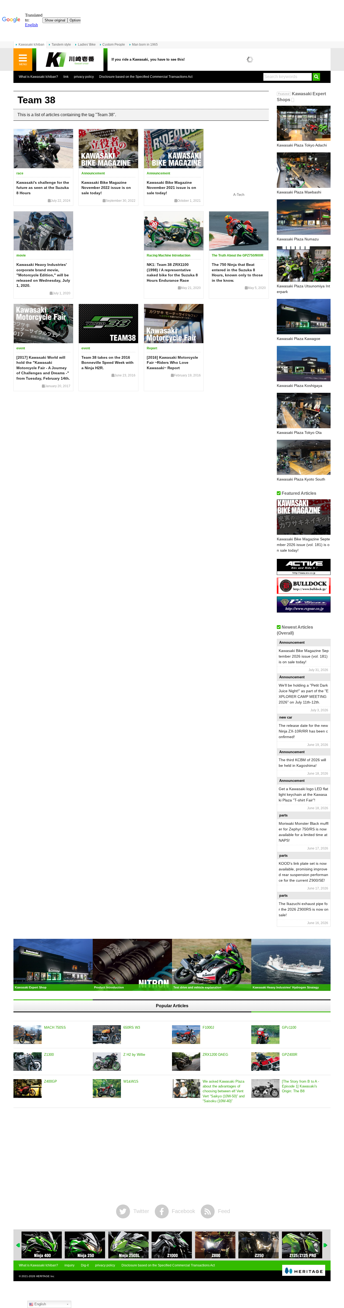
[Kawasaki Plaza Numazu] (304, 217)
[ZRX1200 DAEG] (186, 1061)
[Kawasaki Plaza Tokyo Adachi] (304, 123)
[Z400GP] (27, 1088)
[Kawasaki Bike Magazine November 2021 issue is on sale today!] (173, 148)
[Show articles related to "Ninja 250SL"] (128, 1245)
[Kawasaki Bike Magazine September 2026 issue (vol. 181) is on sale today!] (304, 517)
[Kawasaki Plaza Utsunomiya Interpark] (304, 264)
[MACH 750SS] (27, 1034)
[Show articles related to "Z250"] (258, 1245)
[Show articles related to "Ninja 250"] (85, 1245)
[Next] (326, 1245)
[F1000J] (186, 1034)
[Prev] (18, 1245)
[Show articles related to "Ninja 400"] (42, 1245)
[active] (304, 572)
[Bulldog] (304, 591)
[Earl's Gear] (304, 610)
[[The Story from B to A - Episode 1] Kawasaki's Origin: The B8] (265, 1088)
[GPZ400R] (265, 1061)
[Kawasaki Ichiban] (69, 59)
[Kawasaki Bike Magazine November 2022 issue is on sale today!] (108, 148)
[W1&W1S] (107, 1088)
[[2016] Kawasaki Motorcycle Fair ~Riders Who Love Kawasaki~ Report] (173, 323)
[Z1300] (27, 1061)
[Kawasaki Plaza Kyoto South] (304, 457)
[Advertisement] (172, 1156)
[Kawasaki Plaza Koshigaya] (304, 363)
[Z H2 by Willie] (107, 1061)
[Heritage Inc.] (303, 1270)
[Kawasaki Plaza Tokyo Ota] (304, 410)
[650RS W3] (107, 1034)
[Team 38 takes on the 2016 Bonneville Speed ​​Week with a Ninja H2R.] (108, 323)
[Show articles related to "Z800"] (215, 1245)
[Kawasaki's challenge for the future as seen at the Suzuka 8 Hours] (43, 148)
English (39, 1304)
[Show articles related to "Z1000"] (172, 1245)
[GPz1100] (265, 1034)
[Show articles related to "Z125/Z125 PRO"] (302, 1245)
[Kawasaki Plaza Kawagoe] (304, 316)
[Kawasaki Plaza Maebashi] (304, 170)
